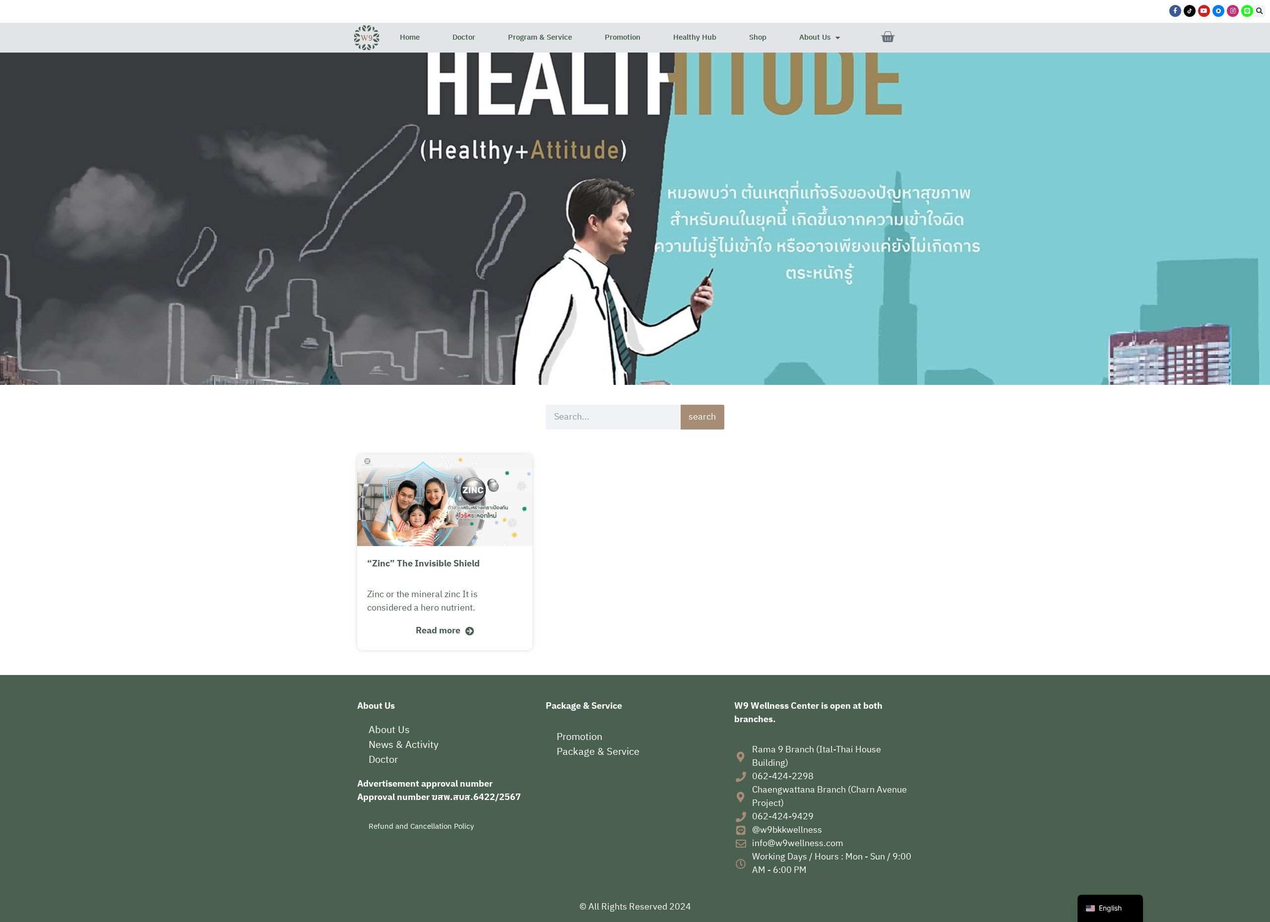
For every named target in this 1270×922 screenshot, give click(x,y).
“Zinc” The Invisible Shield (423, 563)
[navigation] (1110, 908)
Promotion (622, 37)
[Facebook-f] (1175, 11)
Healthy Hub (694, 37)
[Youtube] (1204, 11)
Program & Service (540, 37)
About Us (814, 37)
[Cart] (887, 37)
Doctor (463, 37)
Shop (757, 37)
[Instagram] (1233, 11)
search (702, 417)
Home (410, 37)
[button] (1259, 11)
